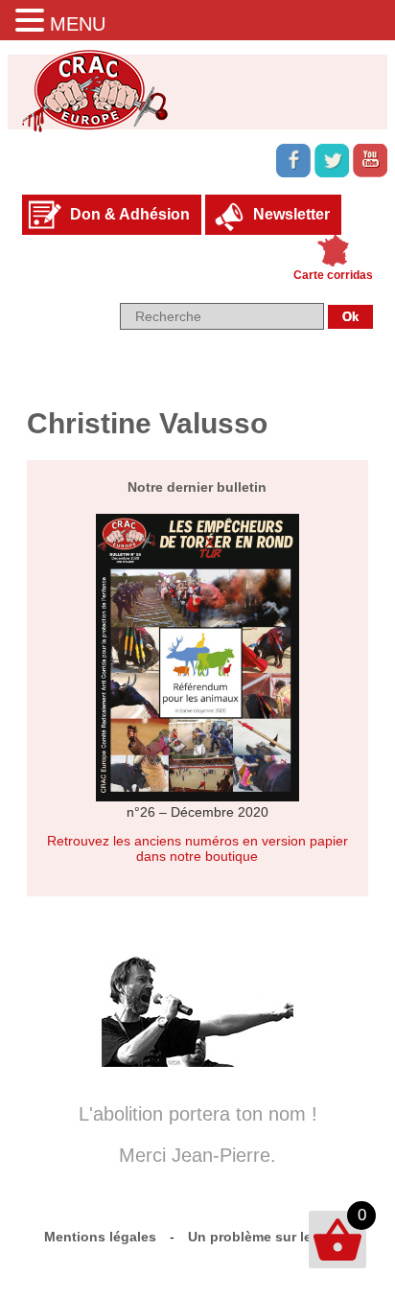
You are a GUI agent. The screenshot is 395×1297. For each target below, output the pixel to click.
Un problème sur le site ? (270, 1236)
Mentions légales (100, 1236)
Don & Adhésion (130, 214)
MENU (77, 24)
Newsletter (291, 214)
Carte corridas (333, 275)
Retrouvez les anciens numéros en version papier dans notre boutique (197, 848)
